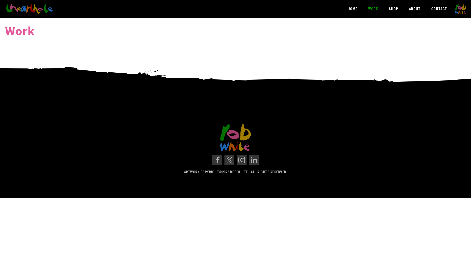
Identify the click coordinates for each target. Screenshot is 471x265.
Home (352, 9)
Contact (439, 9)
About (414, 9)
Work (373, 9)
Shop (393, 9)
